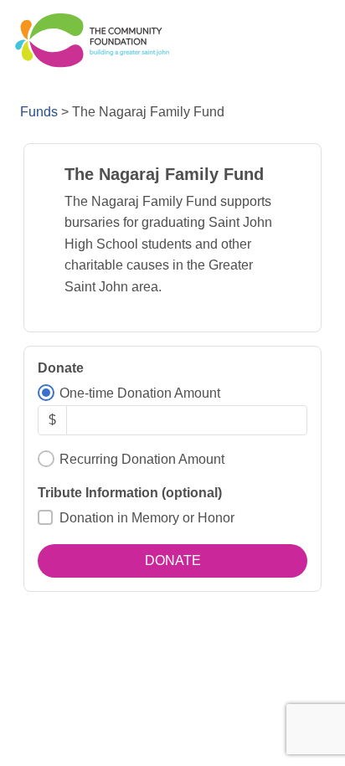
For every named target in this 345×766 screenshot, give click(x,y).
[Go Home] (91, 40)
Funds (39, 112)
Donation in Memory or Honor (146, 518)
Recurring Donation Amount (141, 459)
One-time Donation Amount (139, 393)
